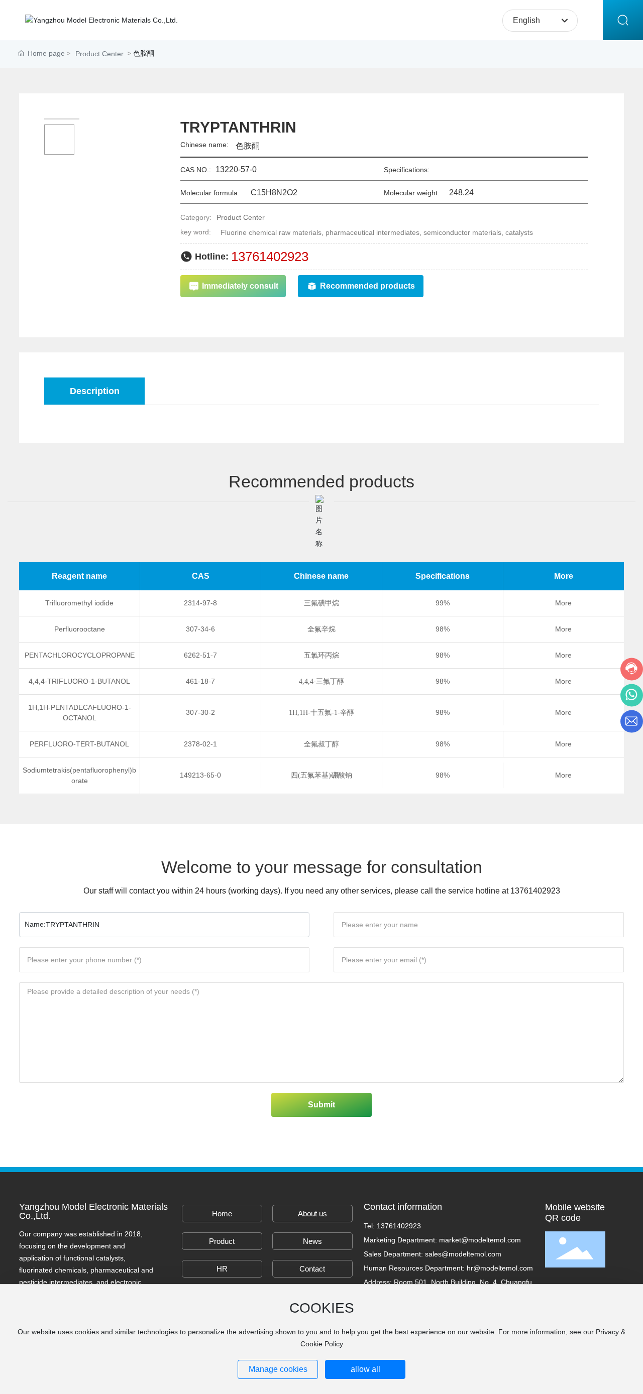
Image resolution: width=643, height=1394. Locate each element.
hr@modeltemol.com (500, 1268)
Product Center (99, 54)
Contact (312, 1268)
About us (312, 1213)
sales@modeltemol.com (463, 1254)
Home (222, 1213)
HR (222, 1268)
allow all (365, 1369)
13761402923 (269, 256)
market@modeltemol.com (480, 1240)
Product (222, 1241)
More (563, 603)
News (312, 1241)
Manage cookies (278, 1369)
